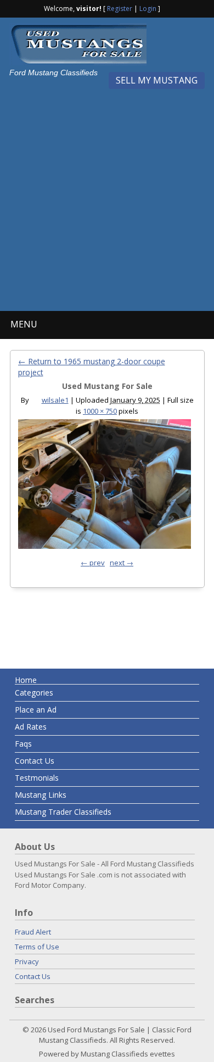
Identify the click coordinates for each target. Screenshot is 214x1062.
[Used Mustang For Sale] (104, 486)
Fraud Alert (33, 932)
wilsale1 (55, 400)
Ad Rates (31, 726)
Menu (23, 324)
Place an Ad (36, 709)
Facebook (169, 7)
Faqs (23, 743)
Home (26, 680)
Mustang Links (40, 794)
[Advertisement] (107, 196)
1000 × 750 (100, 411)
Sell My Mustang (157, 80)
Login (147, 8)
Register (119, 8)
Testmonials (37, 777)
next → (121, 563)
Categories (34, 692)
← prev (93, 563)
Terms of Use (37, 947)
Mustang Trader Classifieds (63, 812)
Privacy (27, 961)
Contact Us (34, 760)
